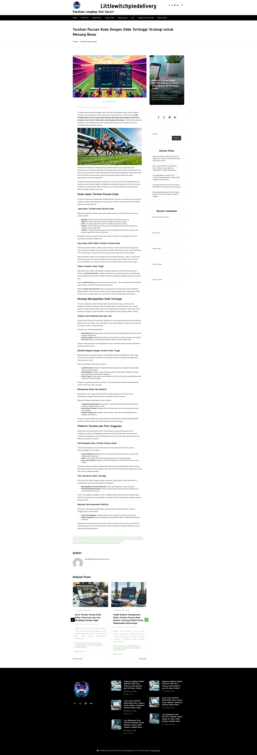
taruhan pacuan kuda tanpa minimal (108, 543)
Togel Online (96, 18)
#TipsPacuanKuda (81, 649)
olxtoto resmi (157, 279)
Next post (143, 659)
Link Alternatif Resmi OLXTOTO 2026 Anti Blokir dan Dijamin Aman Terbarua (167, 186)
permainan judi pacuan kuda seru (131, 539)
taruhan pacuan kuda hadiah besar (84, 543)
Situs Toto (156, 233)
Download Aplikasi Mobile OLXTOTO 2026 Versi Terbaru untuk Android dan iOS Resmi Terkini (166, 158)
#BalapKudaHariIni (96, 646)
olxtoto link (157, 248)
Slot (132, 18)
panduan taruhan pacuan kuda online (107, 539)
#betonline (155, 95)
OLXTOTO (84, 18)
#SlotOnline (163, 97)
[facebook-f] (169, 5)
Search (155, 134)
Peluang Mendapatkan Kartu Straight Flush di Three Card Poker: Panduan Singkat (166, 194)
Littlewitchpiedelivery (128, 6)
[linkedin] (174, 5)
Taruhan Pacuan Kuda (146, 18)
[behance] (177, 5)
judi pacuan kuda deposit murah (108, 537)
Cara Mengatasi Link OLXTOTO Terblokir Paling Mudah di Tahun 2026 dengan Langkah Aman (166, 177)
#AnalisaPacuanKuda (82, 646)
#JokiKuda (78, 648)
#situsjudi (155, 97)
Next (146, 620)
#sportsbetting (173, 97)
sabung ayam (122, 18)
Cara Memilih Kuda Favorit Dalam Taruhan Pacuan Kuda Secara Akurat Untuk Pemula (127, 617)
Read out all (79, 654)
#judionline (173, 95)
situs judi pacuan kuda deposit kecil (85, 541)
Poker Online (162, 18)
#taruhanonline (166, 99)
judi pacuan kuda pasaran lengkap (131, 537)
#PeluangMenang (88, 648)
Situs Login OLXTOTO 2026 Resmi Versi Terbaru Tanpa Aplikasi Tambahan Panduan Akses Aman (164, 84)
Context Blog (155, 750)
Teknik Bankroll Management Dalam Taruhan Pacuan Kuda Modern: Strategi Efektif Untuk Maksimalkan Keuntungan (90, 618)
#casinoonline (164, 95)
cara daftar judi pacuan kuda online (85, 537)
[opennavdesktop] (181, 5)
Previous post (78, 659)
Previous (73, 620)
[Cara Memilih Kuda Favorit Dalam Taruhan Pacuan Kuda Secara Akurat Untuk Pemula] (128, 594)
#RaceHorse (99, 648)
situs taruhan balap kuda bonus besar (110, 541)
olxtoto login (157, 264)
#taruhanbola (156, 99)
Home (75, 18)
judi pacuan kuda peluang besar (83, 539)
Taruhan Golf (109, 18)
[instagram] (172, 5)
